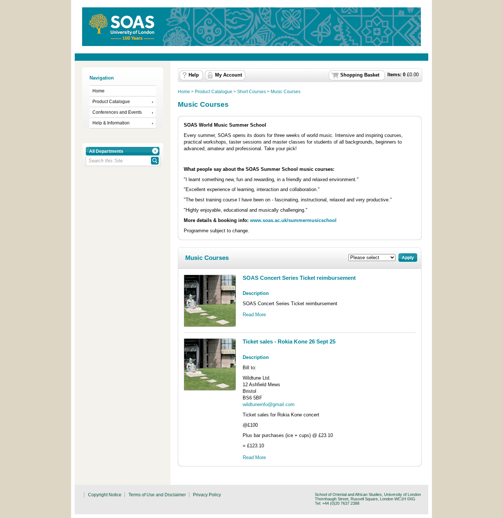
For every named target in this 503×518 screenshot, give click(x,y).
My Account (228, 75)
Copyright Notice (105, 494)
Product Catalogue (111, 101)
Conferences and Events (117, 112)
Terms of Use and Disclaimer (157, 494)
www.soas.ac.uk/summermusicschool (293, 220)
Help (194, 75)
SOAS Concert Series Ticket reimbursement (299, 278)
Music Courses (285, 91)
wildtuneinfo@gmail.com (269, 404)
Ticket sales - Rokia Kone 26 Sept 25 (289, 341)
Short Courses (251, 91)
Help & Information (111, 123)
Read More (254, 314)
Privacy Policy (207, 494)
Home (98, 91)
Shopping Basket (359, 75)
